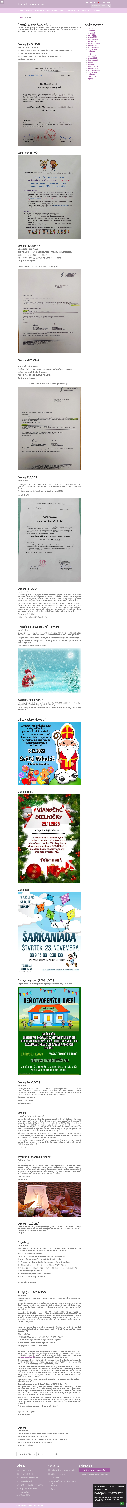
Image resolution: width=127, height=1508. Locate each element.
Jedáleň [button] (70, 11)
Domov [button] (20, 11)
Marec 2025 (92, 58)
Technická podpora (26, 1474)
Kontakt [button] (97, 11)
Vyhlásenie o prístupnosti (29, 1478)
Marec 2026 (92, 37)
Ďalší (56, 1454)
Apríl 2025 (92, 56)
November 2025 (94, 43)
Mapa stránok (24, 1492)
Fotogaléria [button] (52, 11)
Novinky (28, 17)
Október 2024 (93, 68)
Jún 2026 (91, 31)
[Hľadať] (109, 5)
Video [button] (62, 11)
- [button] (91, 2)
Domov (20, 17)
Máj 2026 (91, 33)
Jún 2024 (91, 75)
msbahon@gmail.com (58, 1474)
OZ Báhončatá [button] (83, 11)
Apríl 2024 (92, 77)
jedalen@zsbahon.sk (27, 1357)
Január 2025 (92, 62)
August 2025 (93, 50)
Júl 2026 (91, 29)
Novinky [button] (29, 11)
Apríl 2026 (92, 35)
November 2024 (93, 66)
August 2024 (92, 73)
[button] (94, 2)
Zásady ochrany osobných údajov (31, 1485)
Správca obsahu (25, 1470)
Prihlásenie (106, 2)
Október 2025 (93, 45)
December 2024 (93, 64)
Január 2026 (92, 41)
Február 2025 (93, 60)
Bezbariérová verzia (25, 1505)
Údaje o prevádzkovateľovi (29, 1489)
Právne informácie (26, 1481)
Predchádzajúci (25, 1454)
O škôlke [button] (38, 11)
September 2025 (94, 47)
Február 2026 (93, 39)
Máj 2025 (91, 54)
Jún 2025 (91, 52)
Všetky (90, 79)
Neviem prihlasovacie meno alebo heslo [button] (94, 1474)
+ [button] (87, 2)
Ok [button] (122, 1503)
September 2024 (94, 70)
